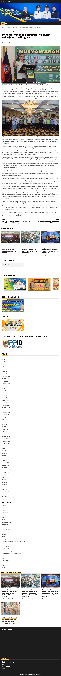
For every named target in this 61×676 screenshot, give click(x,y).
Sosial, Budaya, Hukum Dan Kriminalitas (11, 553)
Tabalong (4, 558)
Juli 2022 (4, 475)
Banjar (3, 507)
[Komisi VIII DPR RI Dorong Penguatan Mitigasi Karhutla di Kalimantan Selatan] (10, 237)
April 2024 (4, 424)
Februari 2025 (5, 400)
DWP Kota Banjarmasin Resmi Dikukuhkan (9, 620)
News (7, 31)
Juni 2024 (4, 419)
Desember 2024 (6, 405)
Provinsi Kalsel (12, 31)
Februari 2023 (5, 458)
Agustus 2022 (5, 472)
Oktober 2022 (5, 467)
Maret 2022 (4, 484)
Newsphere (31, 674)
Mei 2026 (4, 364)
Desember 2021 (6, 491)
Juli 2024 (4, 417)
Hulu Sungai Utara (6, 524)
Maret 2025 (4, 398)
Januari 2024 (5, 431)
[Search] (59, 23)
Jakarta (3, 31)
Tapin (3, 565)
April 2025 (4, 395)
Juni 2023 (4, 448)
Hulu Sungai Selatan (7, 519)
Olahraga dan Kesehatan (8, 539)
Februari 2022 (5, 487)
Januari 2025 (5, 402)
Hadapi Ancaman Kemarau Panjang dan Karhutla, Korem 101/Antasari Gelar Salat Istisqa (30, 250)
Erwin (11, 42)
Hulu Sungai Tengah (6, 522)
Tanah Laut (4, 563)
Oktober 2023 (5, 439)
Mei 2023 (4, 451)
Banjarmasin (25, 246)
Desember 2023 (6, 434)
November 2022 (6, 465)
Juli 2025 (4, 388)
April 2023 (4, 453)
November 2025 (6, 378)
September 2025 (6, 383)
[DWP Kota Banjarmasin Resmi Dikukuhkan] (10, 609)
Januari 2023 (5, 460)
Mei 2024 (4, 422)
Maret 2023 (4, 455)
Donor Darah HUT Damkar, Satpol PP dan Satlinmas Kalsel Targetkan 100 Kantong (16, 221)
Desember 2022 (6, 463)
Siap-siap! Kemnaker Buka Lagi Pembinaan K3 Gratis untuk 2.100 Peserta (46, 221)
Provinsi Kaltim (5, 548)
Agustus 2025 (5, 386)
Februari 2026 (5, 371)
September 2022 (6, 470)
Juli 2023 (4, 446)
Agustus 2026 (5, 357)
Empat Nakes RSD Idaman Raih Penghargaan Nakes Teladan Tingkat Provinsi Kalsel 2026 (50, 250)
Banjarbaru (4, 246)
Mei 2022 (4, 479)
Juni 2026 (4, 362)
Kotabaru (4, 531)
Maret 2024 (4, 426)
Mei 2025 (4, 393)
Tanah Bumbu (5, 560)
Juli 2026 (4, 359)
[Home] (3, 24)
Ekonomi (4, 517)
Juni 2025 (4, 390)
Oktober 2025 (5, 381)
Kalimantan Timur (6, 529)
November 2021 (6, 494)
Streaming (4, 556)
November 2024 (6, 407)
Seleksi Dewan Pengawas (8, 551)
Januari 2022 (5, 489)
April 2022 (4, 482)
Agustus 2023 (5, 443)
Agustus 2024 (5, 414)
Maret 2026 (4, 369)
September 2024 (6, 412)
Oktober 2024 (5, 410)
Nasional (4, 534)
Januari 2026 (5, 374)
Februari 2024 (5, 429)
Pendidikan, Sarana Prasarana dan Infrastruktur (13, 541)
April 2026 (4, 366)
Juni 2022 (4, 477)
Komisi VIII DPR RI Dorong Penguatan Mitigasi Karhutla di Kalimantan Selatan (9, 250)
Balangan (4, 505)
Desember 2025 (6, 376)
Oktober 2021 (5, 496)
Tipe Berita (4, 568)
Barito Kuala (5, 515)
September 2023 (6, 441)
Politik (3, 544)
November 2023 (6, 436)
